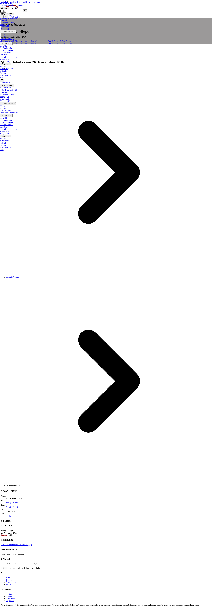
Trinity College (12, 503)
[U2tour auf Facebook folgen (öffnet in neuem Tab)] (6, 3)
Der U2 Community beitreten (12, 545)
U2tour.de (4, 64)
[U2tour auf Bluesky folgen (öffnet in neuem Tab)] (8, 3)
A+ (6, 16)
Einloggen (28, 545)
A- (2, 16)
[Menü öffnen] (2, 80)
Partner (8, 584)
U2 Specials (5, 43)
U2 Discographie (7, 32)
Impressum (10, 601)
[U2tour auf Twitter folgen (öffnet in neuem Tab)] (1, 3)
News (7, 83)
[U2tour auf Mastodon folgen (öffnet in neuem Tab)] (11, 3)
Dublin (9, 516)
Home (2, 83)
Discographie (11, 582)
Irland (15, 516)
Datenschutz (11, 598)
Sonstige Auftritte (12, 277)
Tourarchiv (10, 580)
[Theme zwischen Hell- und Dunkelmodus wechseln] (3, 13)
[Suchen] (25, 10)
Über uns (9, 596)
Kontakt (9, 594)
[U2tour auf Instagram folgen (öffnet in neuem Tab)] (3, 3)
